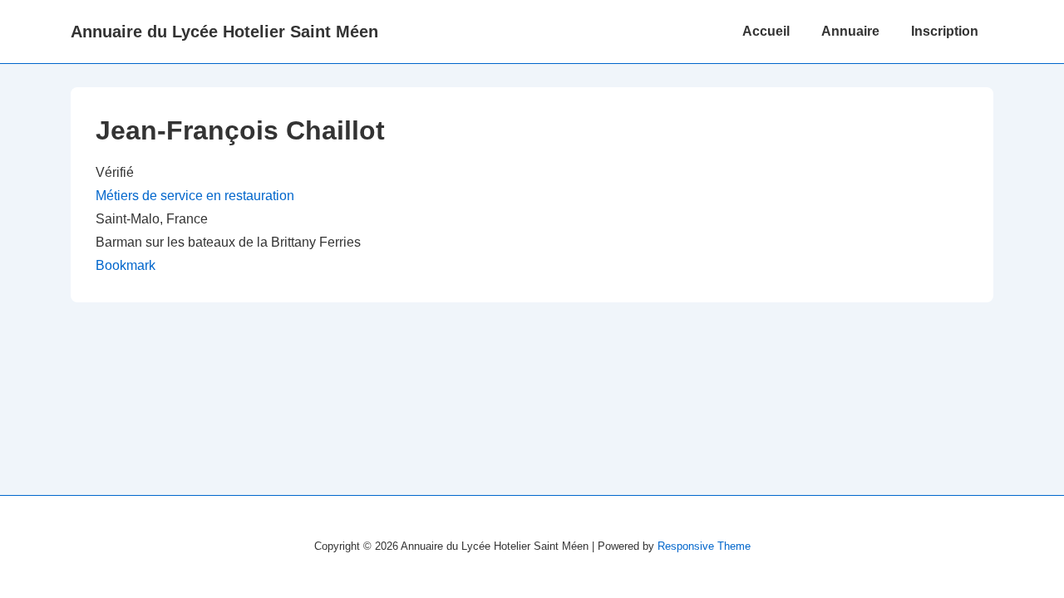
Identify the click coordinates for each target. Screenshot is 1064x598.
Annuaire (850, 31)
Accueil (766, 31)
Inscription (944, 31)
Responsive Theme (704, 546)
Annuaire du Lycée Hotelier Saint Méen (224, 31)
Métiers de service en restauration (195, 196)
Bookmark (125, 265)
